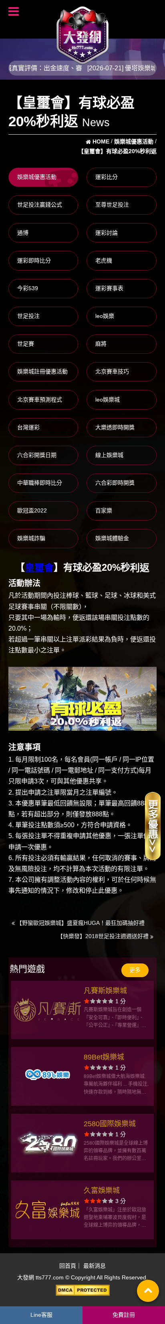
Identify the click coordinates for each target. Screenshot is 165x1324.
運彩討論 (106, 233)
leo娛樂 (104, 316)
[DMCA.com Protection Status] (82, 1290)
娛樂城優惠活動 (36, 177)
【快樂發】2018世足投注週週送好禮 (103, 936)
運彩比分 (106, 177)
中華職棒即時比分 (39, 483)
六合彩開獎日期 (36, 455)
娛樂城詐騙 (31, 538)
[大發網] (82, 32)
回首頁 (67, 1266)
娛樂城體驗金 (112, 538)
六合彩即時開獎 (115, 483)
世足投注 (28, 316)
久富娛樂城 (102, 1191)
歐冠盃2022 (32, 510)
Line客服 (41, 1315)
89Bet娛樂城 (104, 1057)
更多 (135, 970)
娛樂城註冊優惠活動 (42, 371)
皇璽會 (39, 568)
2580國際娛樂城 (110, 1124)
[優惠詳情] (152, 825)
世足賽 (25, 343)
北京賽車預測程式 (39, 399)
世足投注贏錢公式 (39, 204)
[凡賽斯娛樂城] (47, 1010)
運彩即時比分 (34, 260)
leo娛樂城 (107, 399)
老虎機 (103, 260)
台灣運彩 (28, 427)
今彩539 (27, 288)
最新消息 (94, 1266)
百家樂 (103, 510)
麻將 (101, 343)
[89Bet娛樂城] (47, 1076)
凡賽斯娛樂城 (105, 991)
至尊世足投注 (112, 204)
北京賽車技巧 (112, 371)
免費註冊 (124, 1315)
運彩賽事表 (109, 288)
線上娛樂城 (109, 455)
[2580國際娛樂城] (47, 1143)
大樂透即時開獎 (115, 427)
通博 (22, 233)
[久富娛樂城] (47, 1210)
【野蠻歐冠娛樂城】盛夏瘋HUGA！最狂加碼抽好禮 (80, 923)
